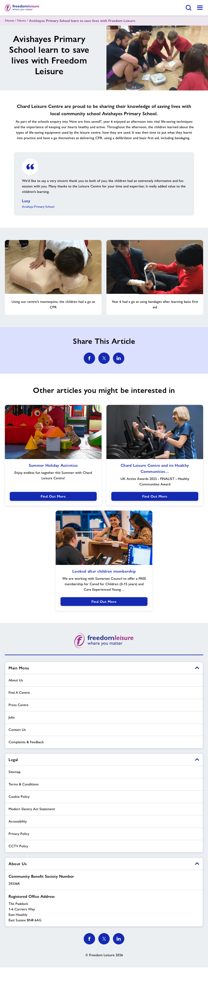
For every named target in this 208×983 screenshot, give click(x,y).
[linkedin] (118, 358)
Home (9, 20)
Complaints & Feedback (26, 742)
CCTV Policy (18, 846)
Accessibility (18, 821)
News (21, 20)
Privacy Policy (19, 834)
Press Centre (18, 705)
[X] (104, 938)
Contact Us (17, 730)
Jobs (12, 717)
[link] (200, 7)
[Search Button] (188, 7)
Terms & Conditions (24, 784)
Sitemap (15, 772)
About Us (16, 680)
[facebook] (89, 358)
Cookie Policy (19, 797)
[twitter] (104, 358)
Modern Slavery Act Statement (32, 809)
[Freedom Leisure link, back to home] (22, 7)
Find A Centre (19, 692)
